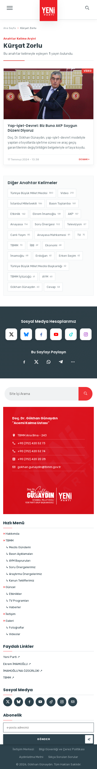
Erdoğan (44, 255)
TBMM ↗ (8, 677)
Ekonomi (53, 245)
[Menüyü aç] (10, 8)
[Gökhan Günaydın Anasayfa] (48, 11)
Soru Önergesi (47, 224)
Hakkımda (11, 533)
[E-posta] (72, 701)
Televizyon (76, 224)
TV (81, 235)
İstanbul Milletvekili (26, 203)
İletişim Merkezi (23, 749)
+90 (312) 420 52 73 (31, 443)
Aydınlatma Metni (31, 757)
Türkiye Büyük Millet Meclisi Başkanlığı (38, 266)
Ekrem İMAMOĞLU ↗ (17, 664)
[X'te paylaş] (36, 362)
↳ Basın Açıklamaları (19, 553)
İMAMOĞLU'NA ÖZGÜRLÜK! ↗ (22, 670)
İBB (34, 245)
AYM (47, 276)
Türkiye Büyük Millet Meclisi (31, 193)
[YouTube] (56, 334)
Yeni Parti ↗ (11, 657)
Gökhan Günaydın (24, 287)
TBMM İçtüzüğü (22, 276)
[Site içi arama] (87, 8)
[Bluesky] (26, 334)
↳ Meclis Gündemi (18, 547)
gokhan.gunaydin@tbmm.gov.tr (39, 467)
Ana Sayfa (9, 28)
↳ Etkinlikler (14, 594)
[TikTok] (71, 334)
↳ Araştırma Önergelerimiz (24, 574)
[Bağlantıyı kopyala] (73, 362)
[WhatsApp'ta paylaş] (48, 362)
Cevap (53, 287)
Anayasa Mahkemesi (53, 235)
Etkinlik (17, 214)
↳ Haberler (13, 607)
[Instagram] (86, 334)
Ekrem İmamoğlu (47, 214)
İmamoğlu (19, 255)
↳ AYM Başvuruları (18, 560)
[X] (11, 334)
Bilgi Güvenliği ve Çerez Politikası (62, 749)
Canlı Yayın (20, 235)
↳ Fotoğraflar (15, 627)
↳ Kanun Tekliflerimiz (20, 580)
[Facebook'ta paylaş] (24, 362)
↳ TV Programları (17, 600)
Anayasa (19, 224)
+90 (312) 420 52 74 (31, 451)
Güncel (9, 587)
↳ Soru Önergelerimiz (20, 567)
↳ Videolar (13, 634)
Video (67, 193)
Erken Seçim (69, 255)
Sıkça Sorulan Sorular (63, 757)
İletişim (9, 614)
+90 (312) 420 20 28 (32, 459)
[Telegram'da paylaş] (61, 362)
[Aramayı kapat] (89, 23)
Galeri (8, 620)
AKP (73, 214)
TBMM (16, 245)
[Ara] (85, 394)
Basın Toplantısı (62, 203)
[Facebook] (41, 334)
